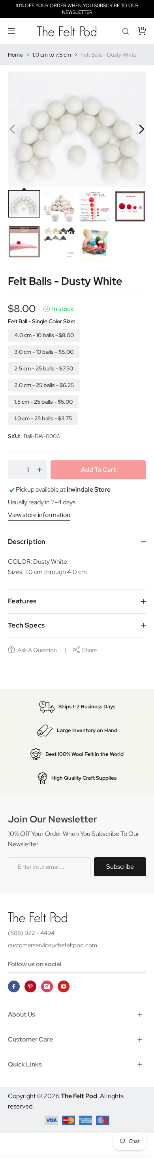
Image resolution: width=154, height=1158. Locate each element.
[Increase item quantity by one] (39, 470)
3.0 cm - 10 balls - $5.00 (43, 351)
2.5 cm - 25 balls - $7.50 (43, 368)
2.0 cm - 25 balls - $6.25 (44, 385)
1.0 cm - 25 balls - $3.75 (43, 418)
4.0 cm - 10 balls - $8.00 (44, 335)
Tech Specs (26, 625)
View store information (39, 515)
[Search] (126, 31)
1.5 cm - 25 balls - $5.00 (43, 401)
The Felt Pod (79, 1096)
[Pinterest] (30, 986)
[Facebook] (14, 986)
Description (27, 541)
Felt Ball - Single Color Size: (41, 321)
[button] (12, 31)
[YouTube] (63, 986)
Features (22, 601)
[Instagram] (47, 986)
